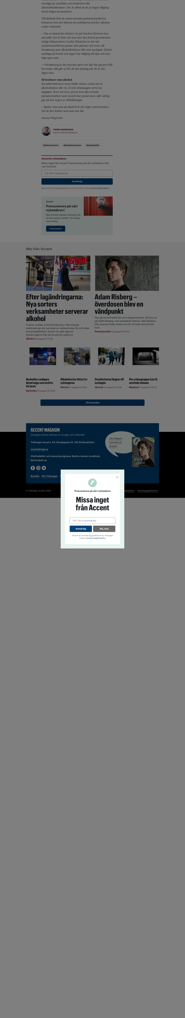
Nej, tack (104, 528)
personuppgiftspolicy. (96, 538)
